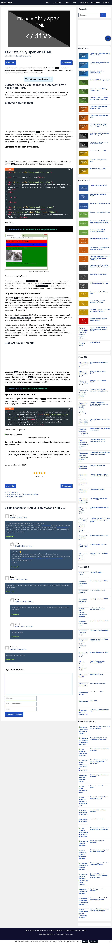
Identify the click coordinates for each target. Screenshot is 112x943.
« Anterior (10, 63)
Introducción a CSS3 (96, 624)
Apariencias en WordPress (98, 871)
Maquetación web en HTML (98, 168)
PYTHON (106, 2)
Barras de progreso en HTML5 (99, 238)
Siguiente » (66, 63)
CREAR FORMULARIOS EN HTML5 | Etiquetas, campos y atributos (98, 329)
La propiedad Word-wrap (97, 642)
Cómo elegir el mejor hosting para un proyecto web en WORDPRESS (98, 814)
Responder (10, 536)
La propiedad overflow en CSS (99, 587)
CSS (74, 2)
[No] (110, 941)
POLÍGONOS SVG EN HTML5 (99, 283)
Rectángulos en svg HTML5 (98, 274)
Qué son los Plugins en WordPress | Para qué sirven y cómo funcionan (99, 928)
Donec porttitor (46, 525)
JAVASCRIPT (84, 2)
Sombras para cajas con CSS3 (99, 673)
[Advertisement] (39, 118)
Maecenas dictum (62, 527)
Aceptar (85, 941)
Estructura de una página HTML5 (100, 212)
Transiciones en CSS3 (96, 727)
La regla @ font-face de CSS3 (99, 651)
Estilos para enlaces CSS (97, 542)
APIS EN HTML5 (95, 342)
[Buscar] (103, 15)
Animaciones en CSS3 (96, 744)
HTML (68, 2)
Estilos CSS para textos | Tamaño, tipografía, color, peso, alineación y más (99, 456)
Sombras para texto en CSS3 (98, 633)
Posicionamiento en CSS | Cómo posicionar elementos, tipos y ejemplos (100, 572)
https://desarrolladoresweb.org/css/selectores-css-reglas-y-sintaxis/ (42, 558)
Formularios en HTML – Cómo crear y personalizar (22, 494)
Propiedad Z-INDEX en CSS (98, 597)
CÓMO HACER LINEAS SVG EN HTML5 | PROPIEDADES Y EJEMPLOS (99, 258)
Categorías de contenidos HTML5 (100, 203)
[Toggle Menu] (108, 38)
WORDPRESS (95, 2)
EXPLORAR (57, 2)
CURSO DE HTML (13, 492)
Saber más (94, 941)
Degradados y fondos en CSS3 (99, 682)
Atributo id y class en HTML (15, 496)
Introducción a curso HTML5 (98, 185)
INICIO (48, 2)
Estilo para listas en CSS (97, 518)
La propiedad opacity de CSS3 (99, 704)
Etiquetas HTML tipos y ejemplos (100, 80)
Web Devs (6, 2)
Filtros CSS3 (93, 753)
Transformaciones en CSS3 (98, 735)
